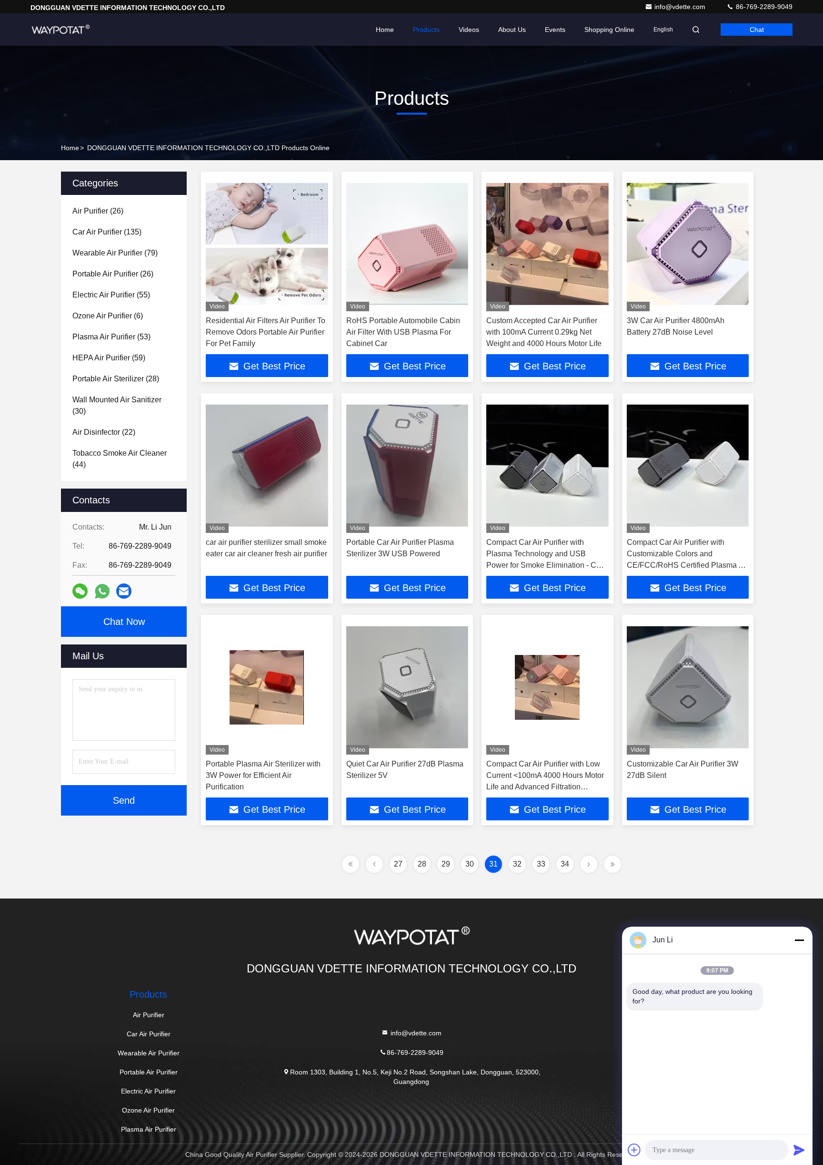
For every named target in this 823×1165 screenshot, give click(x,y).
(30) (116, 405)
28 (422, 864)
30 (469, 864)
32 (517, 864)
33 (541, 864)
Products (426, 29)
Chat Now (124, 621)
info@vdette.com (680, 6)
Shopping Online (609, 29)
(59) (108, 358)
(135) (106, 232)
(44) (119, 459)
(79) (115, 253)
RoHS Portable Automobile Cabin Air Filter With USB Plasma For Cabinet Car (403, 332)
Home (385, 29)
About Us (512, 29)
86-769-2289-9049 (763, 6)
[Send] (799, 1149)
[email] (124, 591)
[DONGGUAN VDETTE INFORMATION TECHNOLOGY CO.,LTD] (60, 29)
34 (565, 864)
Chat (757, 29)
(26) (97, 211)
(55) (111, 295)
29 (446, 864)
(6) (107, 316)
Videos (469, 29)
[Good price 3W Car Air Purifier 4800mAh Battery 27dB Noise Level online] (688, 243)
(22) (103, 432)
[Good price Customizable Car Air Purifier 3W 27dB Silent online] (688, 687)
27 (398, 864)
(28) (115, 379)
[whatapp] (102, 591)
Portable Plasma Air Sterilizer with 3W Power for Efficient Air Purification (263, 775)
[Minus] (799, 940)
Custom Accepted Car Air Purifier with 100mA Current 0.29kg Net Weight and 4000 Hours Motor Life (544, 332)
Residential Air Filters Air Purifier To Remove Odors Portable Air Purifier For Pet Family (265, 332)
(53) (111, 337)
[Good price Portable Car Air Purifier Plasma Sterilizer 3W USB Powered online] (407, 465)
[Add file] (634, 1149)
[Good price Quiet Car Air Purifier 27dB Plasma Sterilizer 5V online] (407, 687)
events (555, 29)
